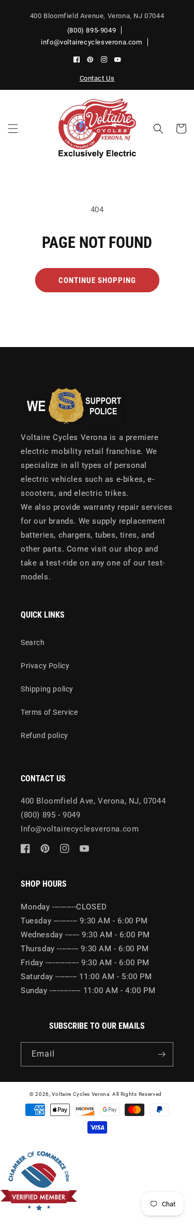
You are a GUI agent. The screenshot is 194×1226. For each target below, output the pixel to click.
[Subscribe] (161, 1054)
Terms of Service (49, 712)
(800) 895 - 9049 (51, 815)
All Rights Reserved (137, 1094)
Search (33, 642)
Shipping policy (47, 689)
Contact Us (97, 78)
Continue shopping (97, 280)
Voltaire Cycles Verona (80, 1094)
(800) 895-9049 (91, 30)
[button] (13, 128)
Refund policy (44, 735)
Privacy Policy (45, 666)
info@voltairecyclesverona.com (91, 42)
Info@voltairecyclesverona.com (80, 829)
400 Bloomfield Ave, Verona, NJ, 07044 (93, 801)
